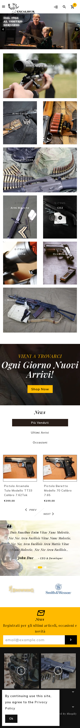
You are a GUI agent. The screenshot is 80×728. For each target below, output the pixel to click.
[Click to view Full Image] (21, 671)
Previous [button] (3, 29)
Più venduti (40, 423)
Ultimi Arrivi (40, 432)
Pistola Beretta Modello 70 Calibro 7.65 (58, 490)
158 (40, 61)
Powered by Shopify (63, 713)
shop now (40, 389)
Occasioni (40, 442)
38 (13, 155)
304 (20, 108)
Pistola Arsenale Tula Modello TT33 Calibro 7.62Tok (18, 490)
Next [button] (77, 29)
